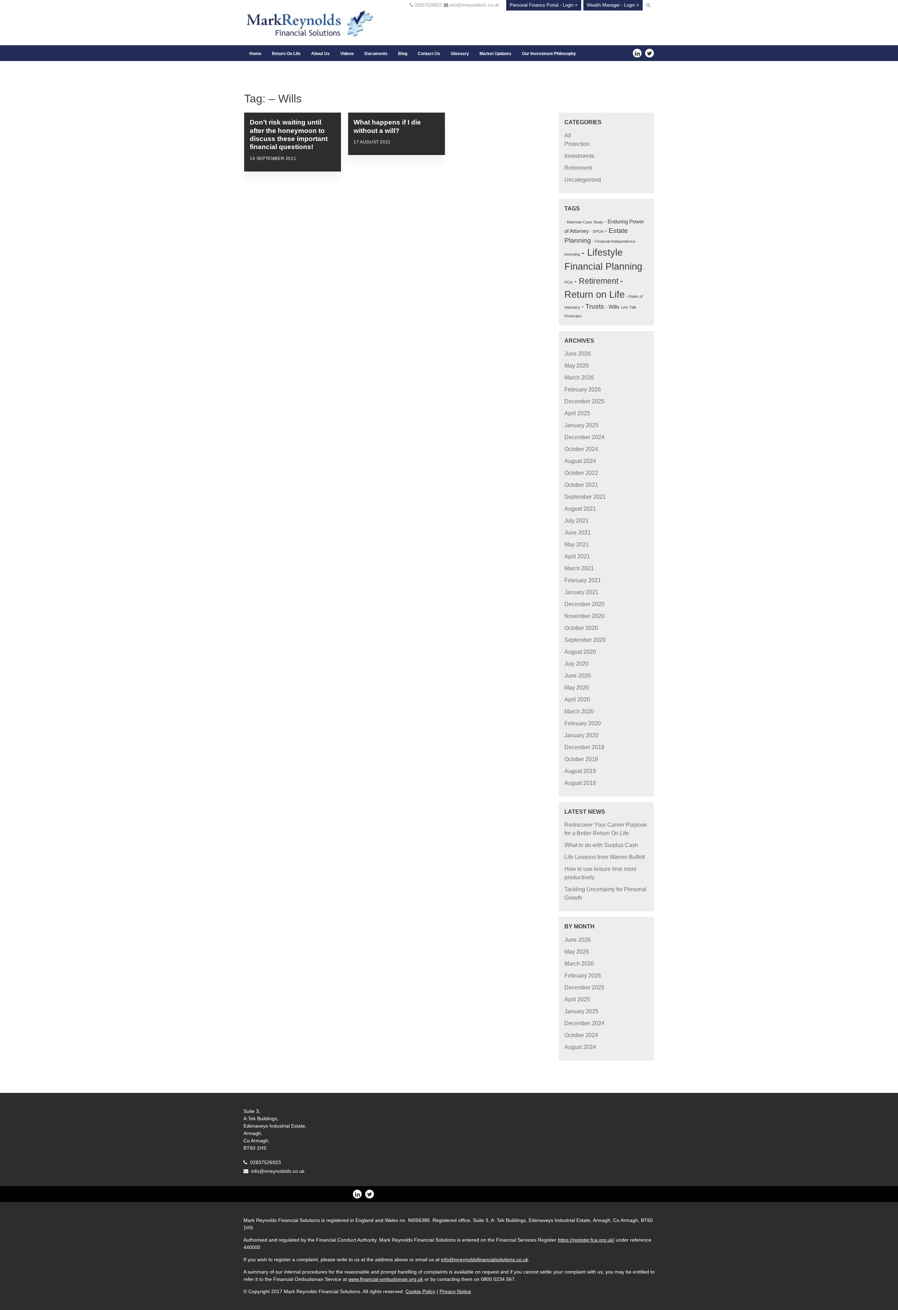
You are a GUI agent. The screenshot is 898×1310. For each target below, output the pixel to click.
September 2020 (585, 640)
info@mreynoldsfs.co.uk (474, 5)
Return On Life (286, 53)
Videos (347, 53)
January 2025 (581, 425)
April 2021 (577, 556)
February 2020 (582, 723)
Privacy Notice (455, 1291)
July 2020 (576, 664)
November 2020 (584, 616)
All (567, 136)
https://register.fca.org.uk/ (586, 1240)
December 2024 (584, 437)
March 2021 (579, 568)
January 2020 (581, 735)
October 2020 (581, 628)
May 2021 (576, 544)
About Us (320, 53)
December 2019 (584, 747)
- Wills (612, 307)
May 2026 (576, 366)
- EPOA (596, 231)
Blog (402, 53)
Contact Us (429, 53)
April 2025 (577, 413)
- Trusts (593, 306)
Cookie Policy (420, 1291)
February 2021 (582, 580)
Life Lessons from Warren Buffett (604, 857)
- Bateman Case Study (583, 222)
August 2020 (580, 652)
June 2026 (577, 354)
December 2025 (584, 401)
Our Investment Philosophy (549, 53)
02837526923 (428, 5)
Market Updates (495, 53)
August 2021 (580, 509)
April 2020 (577, 700)
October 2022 (581, 473)
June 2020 (577, 676)
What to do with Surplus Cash (601, 845)
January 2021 (581, 592)
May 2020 (576, 688)
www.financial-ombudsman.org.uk (385, 1279)
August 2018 (580, 783)
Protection (577, 144)
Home (255, 53)
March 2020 (579, 711)
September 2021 (585, 497)
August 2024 (580, 461)
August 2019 (580, 771)
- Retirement (596, 280)
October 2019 (581, 759)
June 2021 (577, 533)
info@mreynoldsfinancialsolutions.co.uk (484, 1259)
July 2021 (576, 521)
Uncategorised (582, 180)
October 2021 (581, 485)
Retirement (578, 168)
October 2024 (581, 449)
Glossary (460, 53)
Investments (579, 156)
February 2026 (582, 389)
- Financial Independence (613, 241)
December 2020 (584, 604)
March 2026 (579, 378)
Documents (376, 53)
